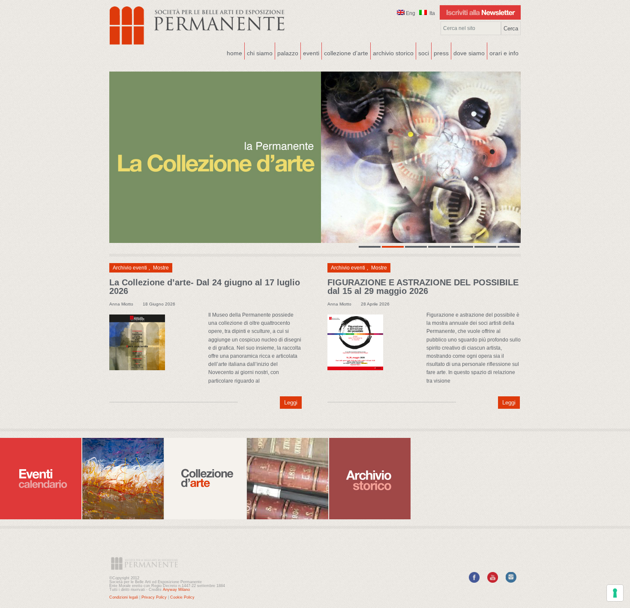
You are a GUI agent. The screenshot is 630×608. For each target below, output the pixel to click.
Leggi (290, 402)
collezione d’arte (346, 53)
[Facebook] (474, 581)
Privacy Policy (154, 597)
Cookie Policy (182, 597)
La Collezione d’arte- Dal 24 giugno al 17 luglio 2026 (204, 287)
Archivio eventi (130, 268)
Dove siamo (468, 52)
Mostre (161, 268)
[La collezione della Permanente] (315, 157)
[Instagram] (511, 581)
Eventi (310, 52)
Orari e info (504, 53)
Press (441, 53)
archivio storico (393, 53)
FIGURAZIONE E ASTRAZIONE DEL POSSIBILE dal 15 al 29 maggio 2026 (423, 287)
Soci (423, 53)
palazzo (286, 52)
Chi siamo (259, 52)
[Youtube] (492, 581)
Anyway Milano (176, 589)
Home (234, 53)
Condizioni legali (123, 597)
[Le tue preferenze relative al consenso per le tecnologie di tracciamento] (615, 593)
